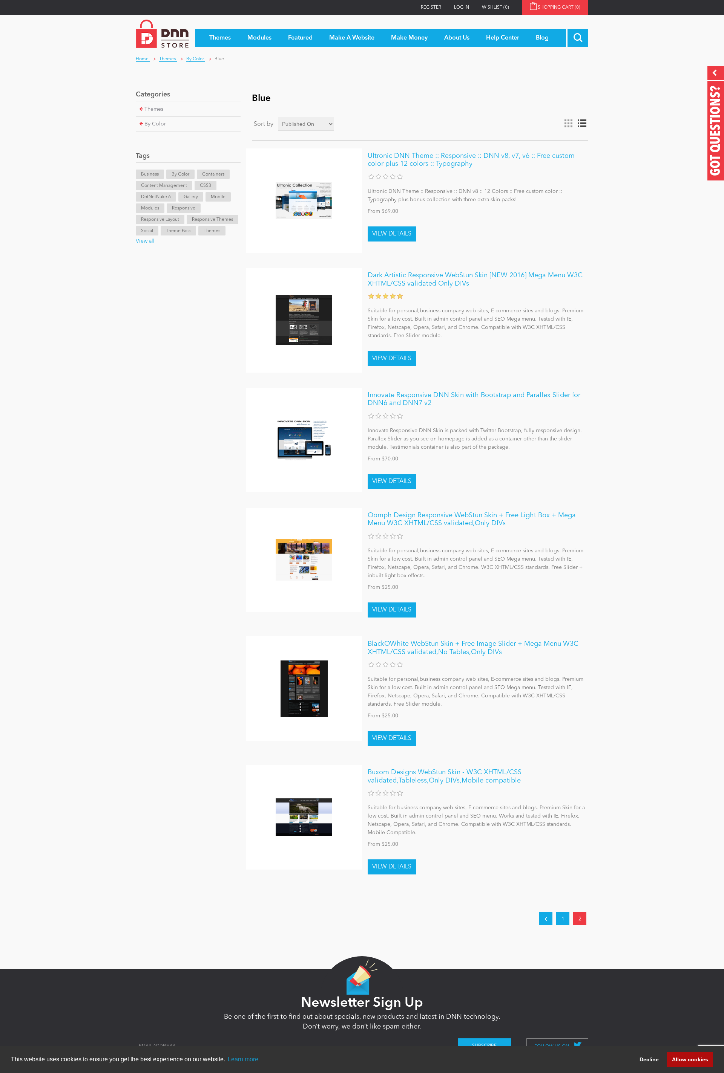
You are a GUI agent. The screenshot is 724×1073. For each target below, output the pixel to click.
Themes (153, 109)
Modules (150, 208)
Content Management (164, 185)
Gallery (191, 197)
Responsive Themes (212, 219)
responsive (183, 208)
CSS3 (205, 185)
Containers (213, 174)
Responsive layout (160, 219)
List (581, 124)
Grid (568, 124)
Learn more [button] (243, 1059)
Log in (461, 7)
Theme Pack (178, 231)
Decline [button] (649, 1059)
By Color (155, 124)
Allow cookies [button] (690, 1059)
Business (150, 174)
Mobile (218, 197)
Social (147, 231)
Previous (545, 918)
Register (431, 7)
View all (145, 241)
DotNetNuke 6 (156, 197)
